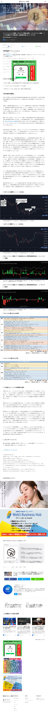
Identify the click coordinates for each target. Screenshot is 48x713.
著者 (15, 708)
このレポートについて (7, 72)
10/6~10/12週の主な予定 (8, 66)
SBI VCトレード (18, 586)
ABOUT (15, 710)
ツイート (24, 579)
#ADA (25, 567)
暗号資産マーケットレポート (8, 44)
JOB (14, 706)
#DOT (21, 567)
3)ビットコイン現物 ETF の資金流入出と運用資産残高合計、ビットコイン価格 (18, 58)
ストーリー (16, 700)
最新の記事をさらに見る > (40, 639)
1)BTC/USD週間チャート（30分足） (10, 53)
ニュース (15, 704)
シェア (11, 579)
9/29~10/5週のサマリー (7, 47)
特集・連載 (16, 698)
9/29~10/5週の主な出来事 (8, 63)
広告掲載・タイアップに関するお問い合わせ (40, 699)
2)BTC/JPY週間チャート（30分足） (10, 55)
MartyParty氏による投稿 (11, 121)
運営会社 (26, 698)
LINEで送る (38, 579)
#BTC (13, 567)
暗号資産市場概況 (6, 50)
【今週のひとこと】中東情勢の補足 (10, 69)
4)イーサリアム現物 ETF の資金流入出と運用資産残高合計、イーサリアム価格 (18, 61)
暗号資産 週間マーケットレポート (11, 37)
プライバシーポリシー (29, 700)
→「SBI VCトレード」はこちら (10, 450)
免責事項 (26, 702)
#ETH (17, 567)
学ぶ (15, 702)
